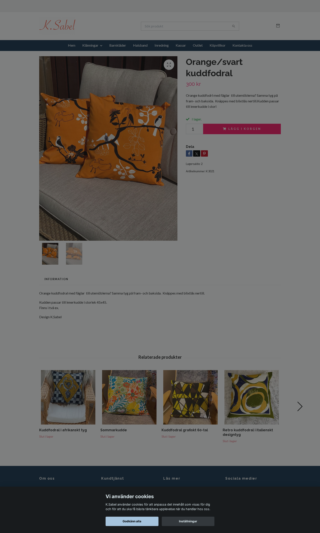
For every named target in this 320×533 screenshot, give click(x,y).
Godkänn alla (132, 521)
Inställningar (188, 521)
